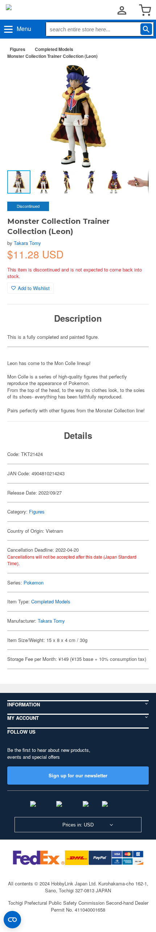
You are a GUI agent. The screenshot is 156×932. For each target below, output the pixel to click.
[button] (135, 76)
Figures (17, 49)
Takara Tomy (27, 242)
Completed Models (54, 49)
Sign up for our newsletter (78, 775)
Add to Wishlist (34, 288)
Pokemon (34, 582)
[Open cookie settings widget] (12, 919)
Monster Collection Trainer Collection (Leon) (52, 56)
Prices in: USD (78, 825)
